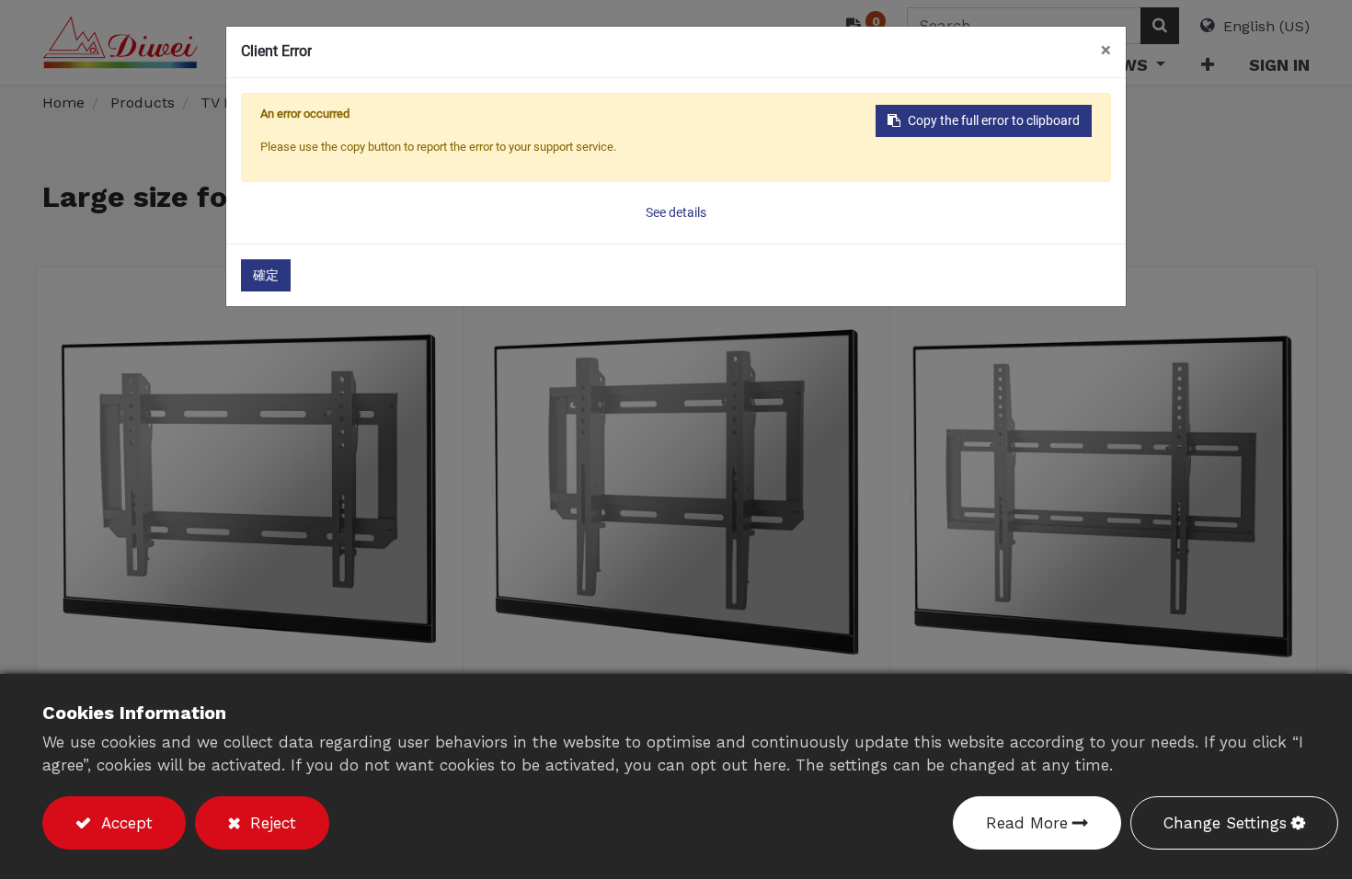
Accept (124, 823)
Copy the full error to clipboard (994, 120)
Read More (1027, 823)
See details (676, 212)
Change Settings (1225, 823)
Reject (270, 823)
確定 (266, 275)
